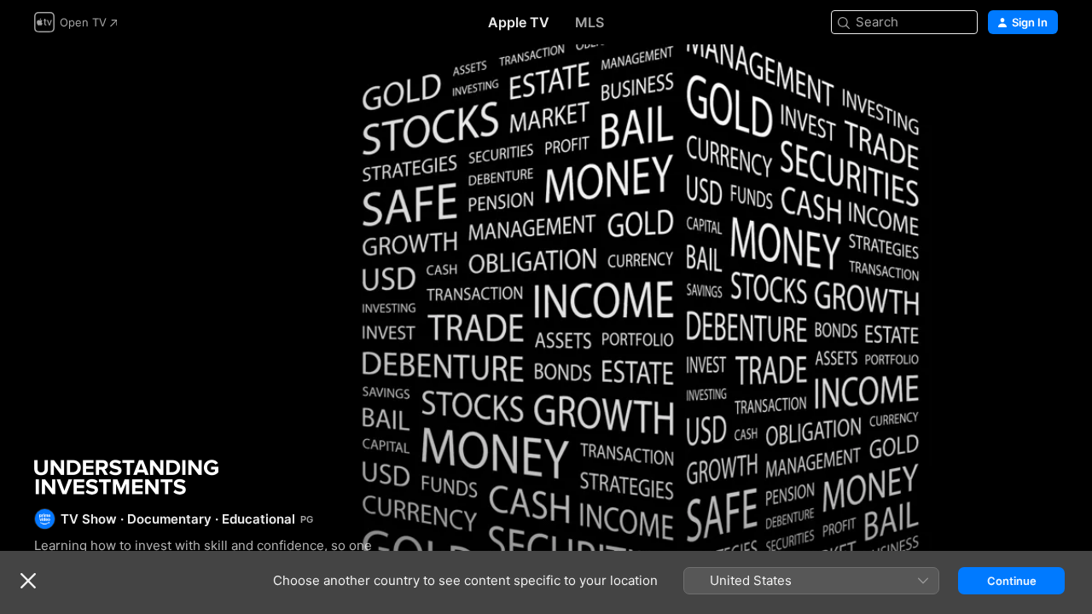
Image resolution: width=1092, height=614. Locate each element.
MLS (589, 22)
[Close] (28, 580)
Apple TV (518, 22)
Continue (1012, 581)
